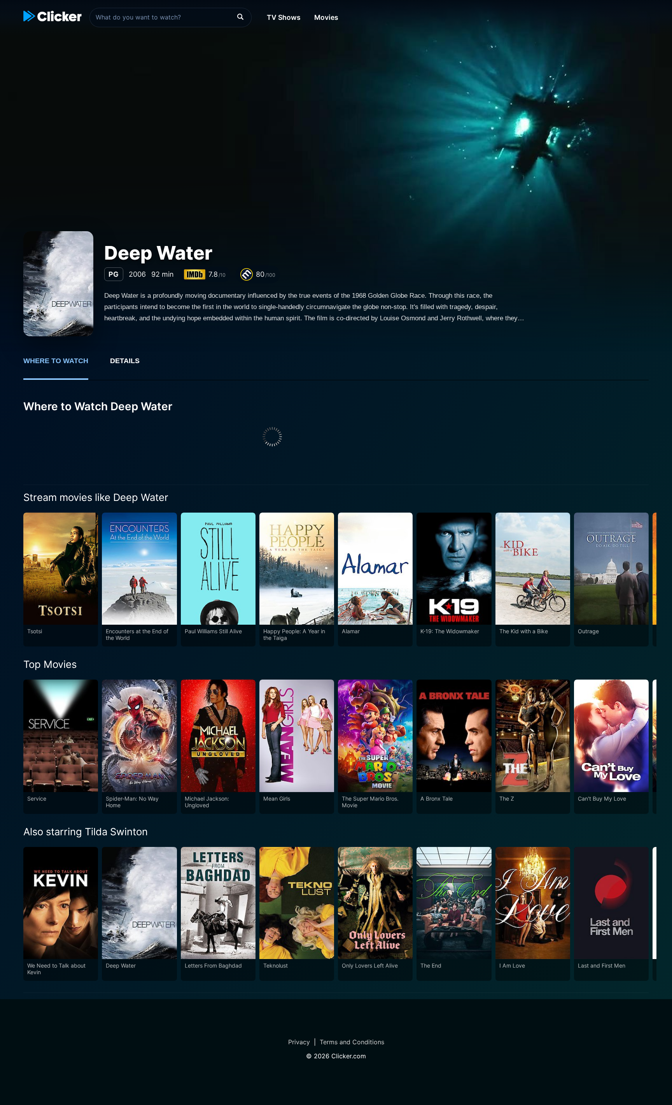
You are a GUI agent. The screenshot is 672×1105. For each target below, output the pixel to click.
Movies (326, 17)
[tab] (61, 365)
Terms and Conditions (352, 1042)
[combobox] (170, 17)
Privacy (299, 1042)
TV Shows (284, 17)
